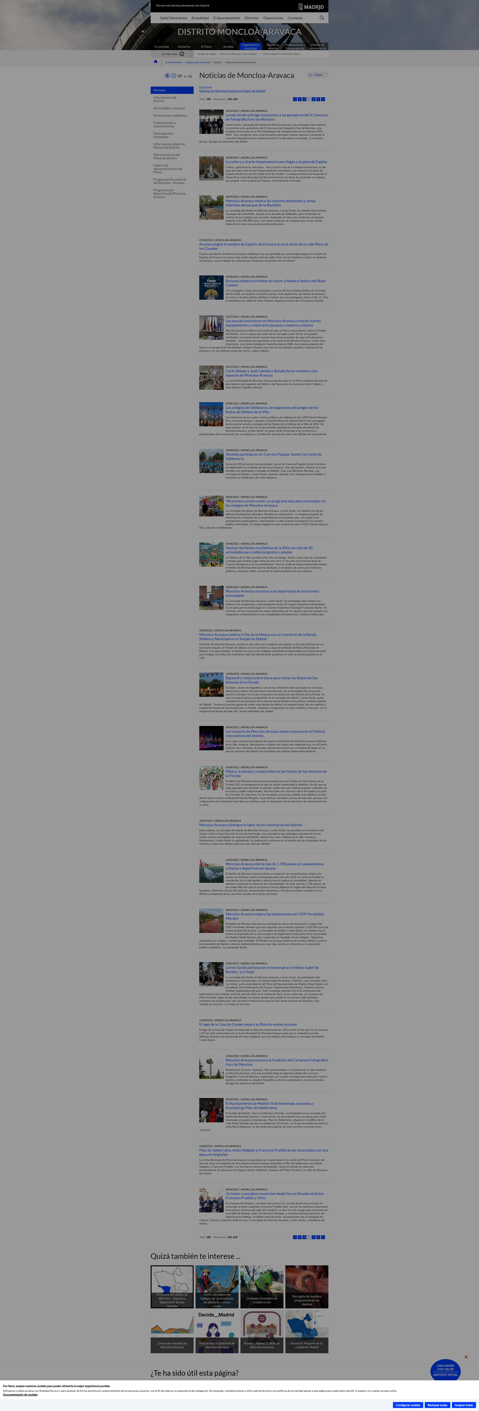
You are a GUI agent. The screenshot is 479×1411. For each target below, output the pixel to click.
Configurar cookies (408, 1405)
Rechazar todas (437, 1405)
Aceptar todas (464, 1405)
